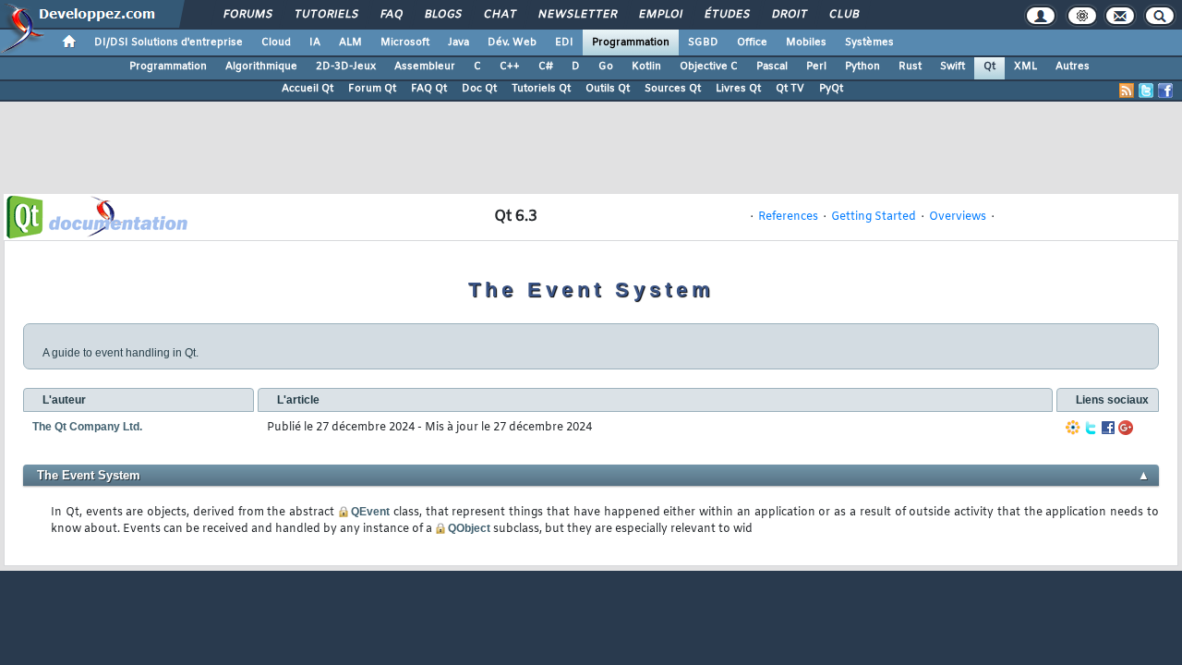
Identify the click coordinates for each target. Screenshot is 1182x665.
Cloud (276, 42)
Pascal (772, 66)
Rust (910, 66)
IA (314, 42)
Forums (247, 14)
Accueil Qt (307, 88)
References (788, 217)
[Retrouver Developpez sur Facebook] (1165, 90)
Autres (1072, 66)
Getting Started (873, 217)
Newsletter (577, 14)
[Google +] (1125, 427)
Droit (788, 14)
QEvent (370, 511)
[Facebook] (1108, 427)
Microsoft (404, 42)
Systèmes (869, 42)
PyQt (831, 88)
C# (545, 66)
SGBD (703, 42)
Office (752, 42)
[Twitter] (1090, 427)
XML (1025, 66)
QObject (469, 528)
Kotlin (646, 66)
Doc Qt (479, 88)
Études (726, 14)
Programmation (630, 42)
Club (843, 14)
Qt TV (790, 88)
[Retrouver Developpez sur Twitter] (1146, 90)
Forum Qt (372, 88)
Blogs (442, 14)
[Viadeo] (1073, 427)
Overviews (957, 217)
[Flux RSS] (1126, 90)
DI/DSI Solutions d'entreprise (168, 42)
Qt (989, 66)
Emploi (659, 14)
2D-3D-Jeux (346, 66)
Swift (952, 66)
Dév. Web (512, 42)
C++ (510, 66)
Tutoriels (325, 14)
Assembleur (424, 66)
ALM (350, 42)
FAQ (391, 14)
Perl (816, 66)
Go (605, 66)
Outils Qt (607, 88)
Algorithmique (261, 66)
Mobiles (806, 42)
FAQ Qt (429, 88)
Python (862, 66)
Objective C (709, 66)
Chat (499, 14)
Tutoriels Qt (541, 88)
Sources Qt (673, 88)
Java (458, 42)
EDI (564, 42)
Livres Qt (738, 88)
